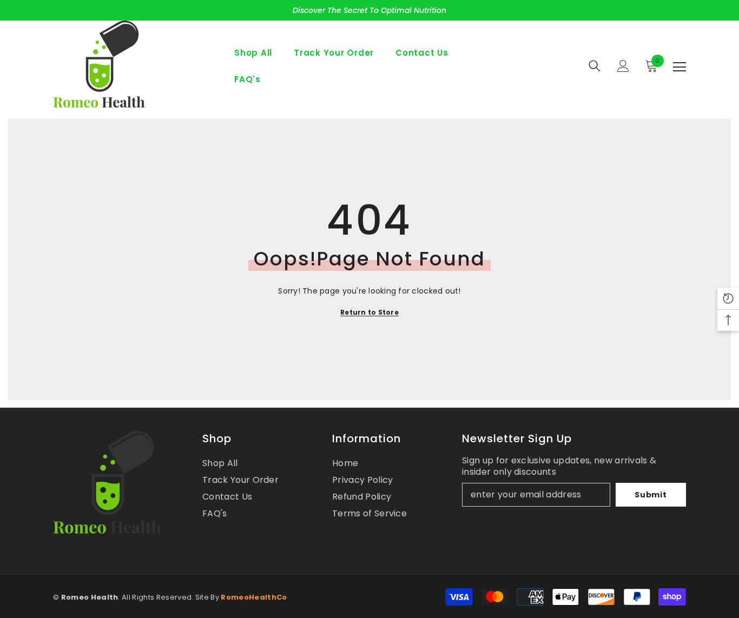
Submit (651, 494)
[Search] (595, 66)
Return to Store (369, 312)
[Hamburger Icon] (679, 67)
